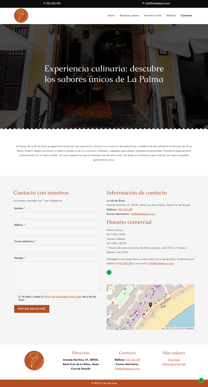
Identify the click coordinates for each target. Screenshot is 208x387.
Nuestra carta (152, 15)
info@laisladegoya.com (142, 214)
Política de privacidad (174, 364)
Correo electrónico (25, 241)
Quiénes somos (129, 15)
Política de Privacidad (55, 296)
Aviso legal (174, 360)
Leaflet (166, 328)
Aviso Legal (76, 296)
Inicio (111, 15)
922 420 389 (125, 209)
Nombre (19, 208)
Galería (171, 15)
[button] (150, 305)
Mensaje (19, 258)
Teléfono (19, 225)
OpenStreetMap (178, 328)
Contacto (186, 15)
